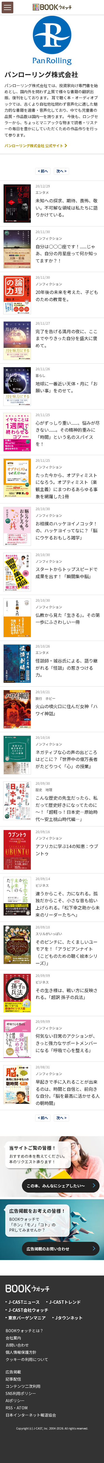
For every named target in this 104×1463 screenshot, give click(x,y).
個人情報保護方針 (21, 1352)
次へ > (61, 171)
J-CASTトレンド (65, 1302)
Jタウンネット (69, 1318)
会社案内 (13, 1338)
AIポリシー (15, 1400)
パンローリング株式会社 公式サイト (34, 145)
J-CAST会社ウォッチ (28, 1310)
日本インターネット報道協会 (31, 1415)
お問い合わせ (17, 1345)
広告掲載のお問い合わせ (48, 1248)
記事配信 (13, 1379)
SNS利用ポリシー (21, 1393)
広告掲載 (13, 1372)
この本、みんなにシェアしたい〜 (56, 1185)
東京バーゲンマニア (27, 1318)
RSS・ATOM (16, 1407)
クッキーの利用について (27, 1359)
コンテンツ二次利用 (23, 1386)
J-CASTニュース (24, 1302)
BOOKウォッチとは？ (25, 1330)
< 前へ (43, 171)
